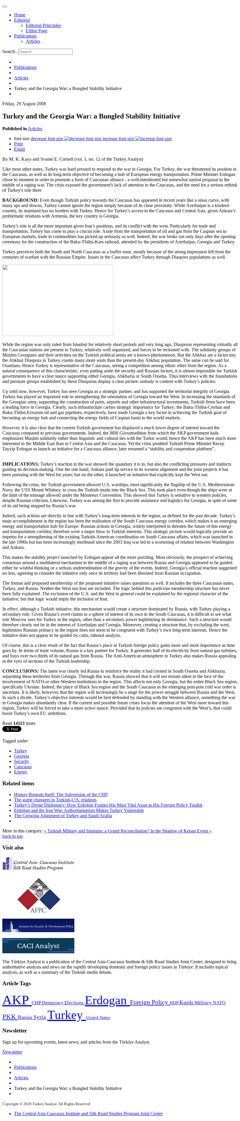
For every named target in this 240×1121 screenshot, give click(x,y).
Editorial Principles (43, 25)
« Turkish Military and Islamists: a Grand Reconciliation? (97, 830)
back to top (12, 836)
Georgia (21, 756)
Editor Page (36, 30)
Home (19, 14)
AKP (17, 1000)
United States (98, 1017)
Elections (74, 1002)
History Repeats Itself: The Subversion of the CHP (61, 794)
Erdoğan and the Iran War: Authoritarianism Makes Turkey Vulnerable (79, 810)
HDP (174, 1002)
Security (21, 761)
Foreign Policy (150, 1002)
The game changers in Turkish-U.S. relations (55, 799)
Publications (25, 35)
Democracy (53, 1002)
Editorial (22, 20)
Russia (25, 1017)
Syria (40, 1017)
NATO (219, 1002)
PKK (10, 1016)
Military (204, 1002)
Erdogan (107, 1000)
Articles (33, 41)
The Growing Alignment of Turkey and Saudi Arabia (63, 815)
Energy (21, 771)
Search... (10, 51)
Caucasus (23, 766)
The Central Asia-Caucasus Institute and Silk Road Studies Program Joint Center (88, 1113)
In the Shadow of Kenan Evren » (181, 830)
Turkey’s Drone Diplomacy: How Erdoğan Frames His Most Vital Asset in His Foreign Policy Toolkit (108, 805)
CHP (37, 1002)
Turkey (20, 750)
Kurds (187, 1002)
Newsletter (12, 1051)
